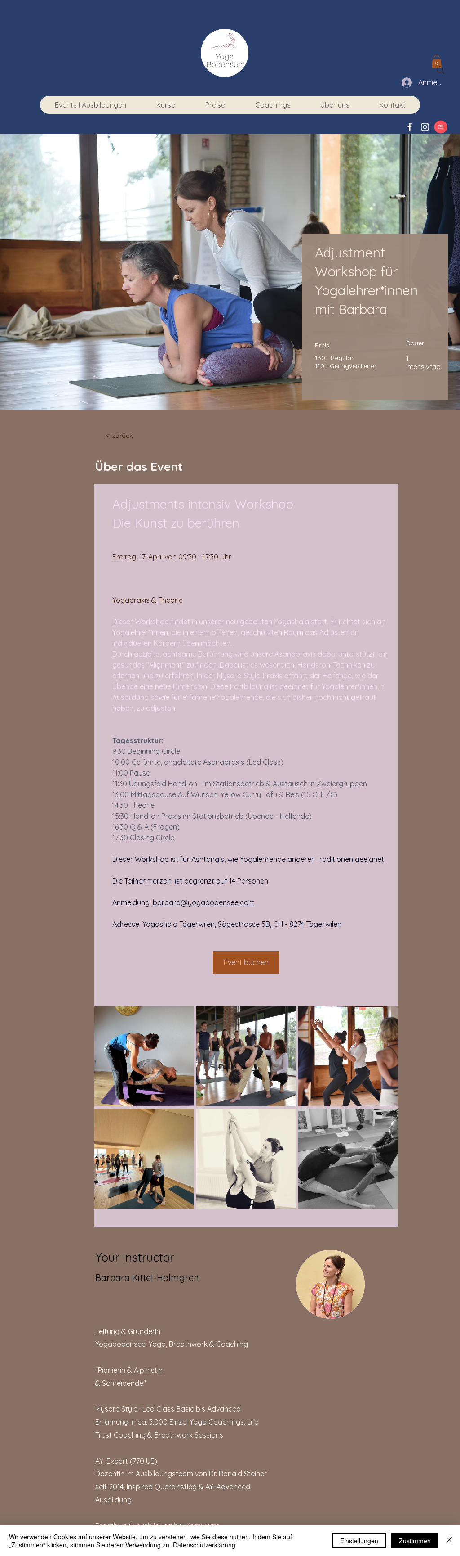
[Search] (440, 70)
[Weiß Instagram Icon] (425, 127)
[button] (272, 105)
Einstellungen (359, 1540)
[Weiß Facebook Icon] (409, 127)
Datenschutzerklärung (204, 1544)
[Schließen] (449, 1541)
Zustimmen (415, 1540)
